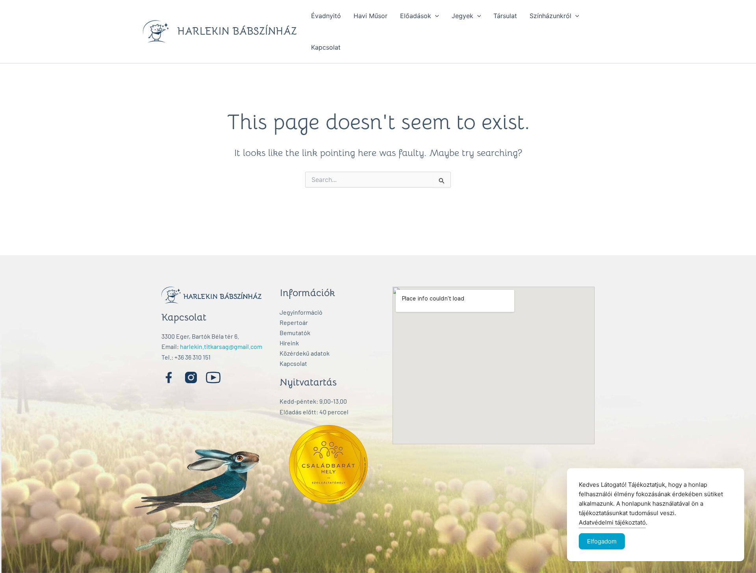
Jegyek (462, 16)
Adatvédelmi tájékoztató (612, 522)
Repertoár (294, 322)
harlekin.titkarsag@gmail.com (221, 346)
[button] (435, 16)
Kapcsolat (326, 47)
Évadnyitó (326, 16)
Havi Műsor (370, 16)
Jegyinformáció (301, 312)
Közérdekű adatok (305, 353)
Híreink (289, 343)
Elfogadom (602, 541)
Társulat (505, 16)
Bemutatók (295, 332)
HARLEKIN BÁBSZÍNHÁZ (237, 31)
